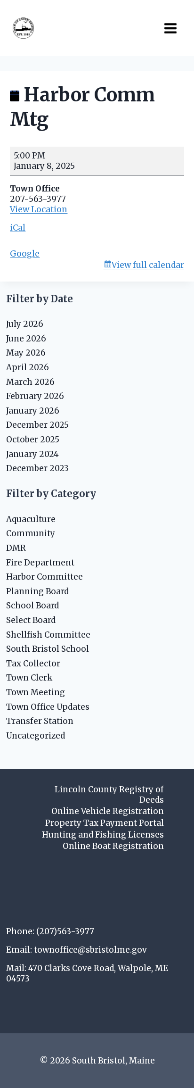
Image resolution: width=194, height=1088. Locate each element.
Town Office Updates (47, 707)
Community (30, 533)
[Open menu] (170, 28)
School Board (32, 605)
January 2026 (32, 411)
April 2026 (27, 367)
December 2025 (37, 425)
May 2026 (26, 353)
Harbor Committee (44, 577)
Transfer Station (39, 721)
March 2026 (30, 382)
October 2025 (32, 439)
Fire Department (40, 562)
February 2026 (35, 396)
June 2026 (26, 338)
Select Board (31, 620)
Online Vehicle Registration (107, 811)
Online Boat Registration (113, 846)
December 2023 (37, 468)
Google (25, 254)
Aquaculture (31, 519)
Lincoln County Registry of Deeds (109, 794)
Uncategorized (35, 736)
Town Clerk (29, 678)
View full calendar (148, 265)
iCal (17, 228)
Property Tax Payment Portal (104, 823)
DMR (16, 548)
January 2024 (32, 454)
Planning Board (37, 591)
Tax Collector (33, 663)
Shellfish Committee (48, 635)
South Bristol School (47, 649)
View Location (38, 209)
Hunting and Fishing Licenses (103, 835)
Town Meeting (35, 692)
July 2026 (24, 324)
